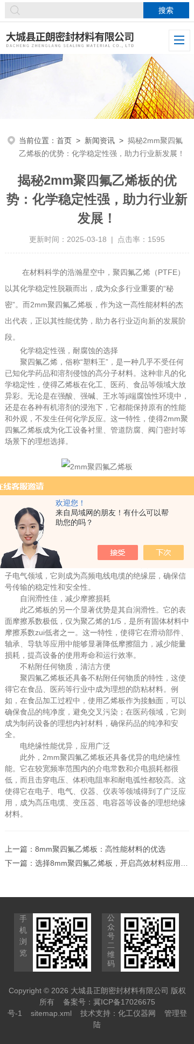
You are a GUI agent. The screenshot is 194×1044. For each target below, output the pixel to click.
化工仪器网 (137, 1013)
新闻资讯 (100, 140)
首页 (64, 140)
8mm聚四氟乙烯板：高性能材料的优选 (100, 849)
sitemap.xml (51, 1013)
